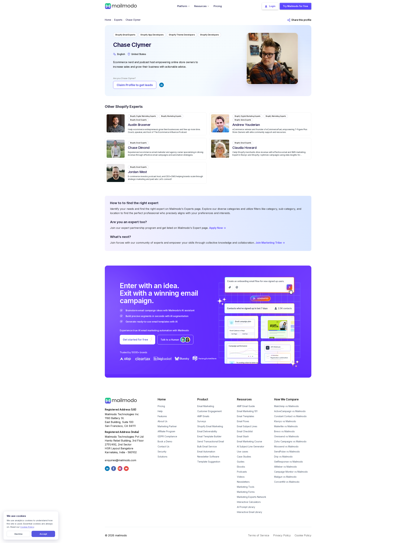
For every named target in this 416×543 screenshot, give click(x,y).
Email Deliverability (207, 431)
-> (217, 227)
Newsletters (243, 481)
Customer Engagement (209, 411)
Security (162, 451)
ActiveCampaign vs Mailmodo (290, 411)
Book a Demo (165, 441)
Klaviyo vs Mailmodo (285, 421)
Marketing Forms (246, 491)
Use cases (242, 451)
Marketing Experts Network (251, 497)
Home (108, 19)
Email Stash (243, 436)
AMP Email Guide (246, 406)
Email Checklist (245, 431)
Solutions (162, 456)
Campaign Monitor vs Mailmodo (291, 471)
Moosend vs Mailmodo (286, 446)
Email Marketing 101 (247, 411)
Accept (43, 534)
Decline (18, 534)
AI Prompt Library (246, 507)
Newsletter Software (208, 456)
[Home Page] (121, 6)
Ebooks (241, 466)
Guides (240, 461)
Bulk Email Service (207, 446)
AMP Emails (203, 416)
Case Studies (244, 456)
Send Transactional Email (210, 441)
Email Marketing (205, 406)
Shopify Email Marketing (210, 426)
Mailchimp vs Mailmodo (286, 406)
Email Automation (206, 451)
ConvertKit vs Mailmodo (286, 481)
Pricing (161, 406)
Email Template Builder (209, 436)
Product (202, 399)
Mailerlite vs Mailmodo (286, 426)
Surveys (201, 421)
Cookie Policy (303, 535)
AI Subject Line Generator (250, 446)
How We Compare (286, 399)
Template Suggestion (208, 461)
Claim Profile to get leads (135, 85)
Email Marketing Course (249, 441)
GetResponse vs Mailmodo (288, 461)
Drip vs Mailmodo (283, 456)
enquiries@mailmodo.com (120, 460)
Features (162, 416)
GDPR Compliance (167, 436)
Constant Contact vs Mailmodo (290, 416)
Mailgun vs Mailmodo (285, 476)
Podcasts (242, 471)
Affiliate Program (166, 431)
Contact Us (163, 446)
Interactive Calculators (249, 502)
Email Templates (245, 416)
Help (160, 411)
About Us (162, 421)
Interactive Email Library (249, 512)
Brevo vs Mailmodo (284, 431)
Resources (244, 399)
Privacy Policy (282, 535)
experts (118, 19)
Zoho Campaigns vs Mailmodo (290, 441)
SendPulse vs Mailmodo (287, 451)
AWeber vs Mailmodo (285, 466)
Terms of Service (258, 535)
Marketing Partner (167, 426)
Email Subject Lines (247, 426)
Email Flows (243, 421)
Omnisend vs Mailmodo (286, 436)
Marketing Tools (245, 486)
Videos (241, 476)
